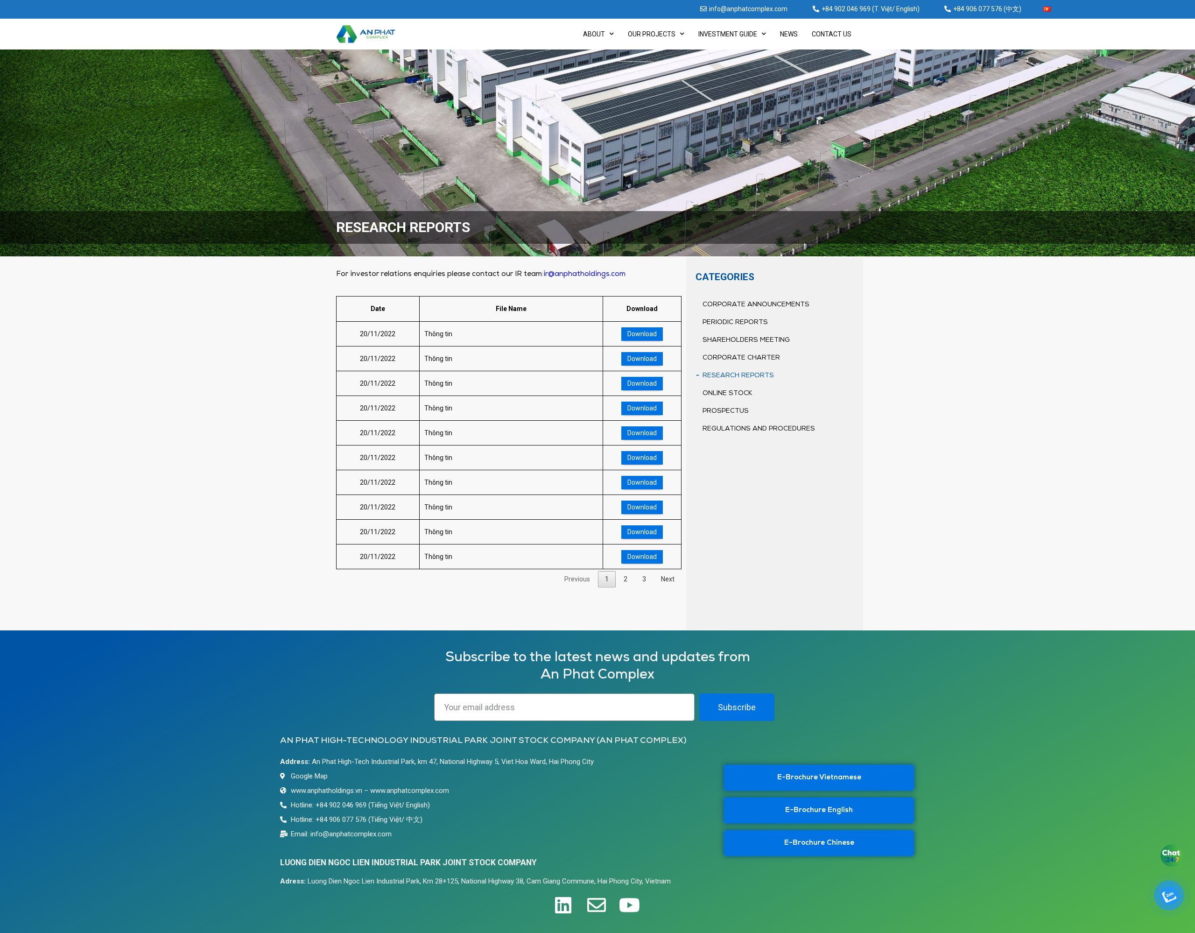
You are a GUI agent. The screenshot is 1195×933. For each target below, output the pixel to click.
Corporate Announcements (756, 304)
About (594, 34)
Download (642, 334)
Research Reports (738, 375)
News (789, 34)
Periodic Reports (735, 322)
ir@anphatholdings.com (584, 274)
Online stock (727, 393)
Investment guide (727, 34)
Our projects (651, 34)
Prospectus (726, 411)
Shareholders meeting (746, 340)
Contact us (831, 34)
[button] (819, 778)
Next (668, 579)
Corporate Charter (741, 357)
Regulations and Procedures (759, 428)
